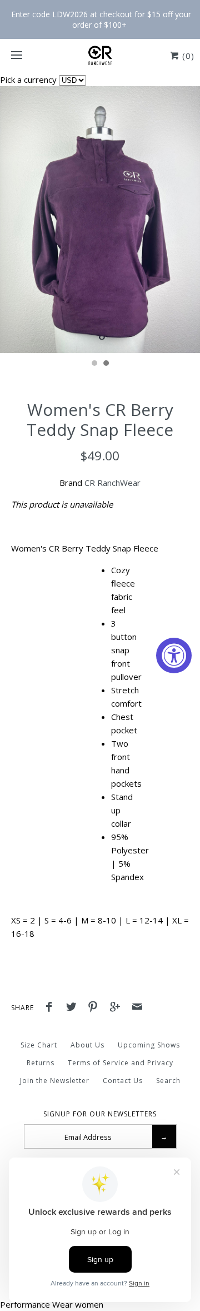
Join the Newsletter (54, 1080)
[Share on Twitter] (74, 1008)
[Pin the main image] (96, 1008)
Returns (40, 1062)
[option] (100, 219)
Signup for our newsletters (100, 1114)
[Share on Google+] (118, 1008)
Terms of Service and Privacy (120, 1062)
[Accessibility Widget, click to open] (174, 655)
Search (168, 1080)
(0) (186, 55)
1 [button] (93, 364)
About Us (87, 1045)
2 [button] (105, 364)
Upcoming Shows (149, 1045)
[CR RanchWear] (100, 55)
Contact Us (123, 1080)
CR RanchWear (112, 482)
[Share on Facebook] (52, 1008)
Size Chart (39, 1045)
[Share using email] (137, 1008)
